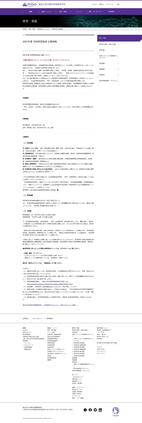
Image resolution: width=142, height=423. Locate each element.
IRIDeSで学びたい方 (102, 336)
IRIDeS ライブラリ (77, 389)
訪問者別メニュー (103, 328)
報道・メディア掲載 (77, 398)
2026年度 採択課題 (79, 343)
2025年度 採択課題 (79, 347)
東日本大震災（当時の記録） (108, 44)
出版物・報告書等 (77, 391)
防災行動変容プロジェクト (81, 368)
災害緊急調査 (28, 347)
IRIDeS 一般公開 (77, 383)
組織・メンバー (47, 11)
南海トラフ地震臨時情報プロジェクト (84, 365)
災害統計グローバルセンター (55, 351)
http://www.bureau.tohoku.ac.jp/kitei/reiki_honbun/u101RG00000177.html (50, 284)
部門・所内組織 (51, 330)
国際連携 (102, 69)
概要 (30, 11)
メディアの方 (100, 332)
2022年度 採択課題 (79, 355)
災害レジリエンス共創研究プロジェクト (108, 56)
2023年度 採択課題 (79, 353)
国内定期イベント (77, 379)
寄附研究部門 (51, 343)
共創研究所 (50, 347)
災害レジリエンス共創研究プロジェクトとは (84, 340)
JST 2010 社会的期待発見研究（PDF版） (43, 190)
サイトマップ (109, 4)
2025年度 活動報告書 (80, 345)
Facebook (90, 409)
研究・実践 (63, 11)
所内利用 (49, 318)
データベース (76, 396)
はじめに (25, 330)
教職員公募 (27, 349)
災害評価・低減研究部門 (54, 334)
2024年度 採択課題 (79, 351)
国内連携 (102, 63)
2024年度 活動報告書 (80, 349)
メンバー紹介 (51, 332)
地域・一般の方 (101, 334)
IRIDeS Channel (76, 393)
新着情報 (25, 341)
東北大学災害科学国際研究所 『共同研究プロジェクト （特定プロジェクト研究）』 (50, 305)
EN (118, 4)
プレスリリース (28, 345)
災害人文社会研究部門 (53, 336)
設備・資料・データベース (33, 253)
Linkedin (100, 410)
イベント (79, 11)
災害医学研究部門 (52, 338)
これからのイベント (77, 377)
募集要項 (47, 263)
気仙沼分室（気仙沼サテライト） (56, 353)
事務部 (49, 360)
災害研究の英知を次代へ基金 (31, 336)
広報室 (49, 355)
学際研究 (102, 75)
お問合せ (101, 4)
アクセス (94, 4)
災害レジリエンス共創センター (56, 349)
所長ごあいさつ (27, 332)
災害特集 (102, 50)
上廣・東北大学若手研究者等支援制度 (33, 338)
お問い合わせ (100, 349)
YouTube (95, 409)
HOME (24, 29)
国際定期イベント (77, 381)
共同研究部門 (51, 345)
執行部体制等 (26, 334)
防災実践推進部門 (52, 341)
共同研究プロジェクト (43, 29)
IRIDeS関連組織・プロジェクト (108, 81)
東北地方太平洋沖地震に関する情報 (107, 343)
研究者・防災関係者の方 (104, 330)
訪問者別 (111, 11)
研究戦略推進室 (51, 358)
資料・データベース (95, 11)
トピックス (27, 343)
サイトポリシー (37, 318)
